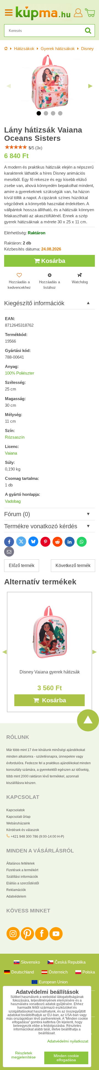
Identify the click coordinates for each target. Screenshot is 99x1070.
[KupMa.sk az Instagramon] (13, 939)
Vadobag (13, 501)
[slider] (16, 147)
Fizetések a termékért (22, 870)
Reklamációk (16, 890)
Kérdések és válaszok (22, 830)
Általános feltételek (20, 863)
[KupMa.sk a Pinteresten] (27, 939)
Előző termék (21, 565)
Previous (8, 86)
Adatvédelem (16, 896)
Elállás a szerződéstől (22, 883)
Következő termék (73, 565)
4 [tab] (60, 113)
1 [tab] (39, 113)
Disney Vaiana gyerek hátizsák (50, 672)
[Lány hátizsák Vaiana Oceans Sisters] (49, 81)
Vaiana (11, 453)
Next (90, 86)
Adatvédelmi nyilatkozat (67, 1041)
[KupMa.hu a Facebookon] (41, 939)
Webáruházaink (18, 823)
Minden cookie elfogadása (66, 1058)
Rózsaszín (14, 437)
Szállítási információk (22, 877)
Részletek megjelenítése (23, 1055)
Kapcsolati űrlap (18, 817)
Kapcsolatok (15, 810)
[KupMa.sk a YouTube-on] (56, 939)
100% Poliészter (19, 373)
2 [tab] (46, 113)
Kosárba (52, 260)
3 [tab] (53, 113)
